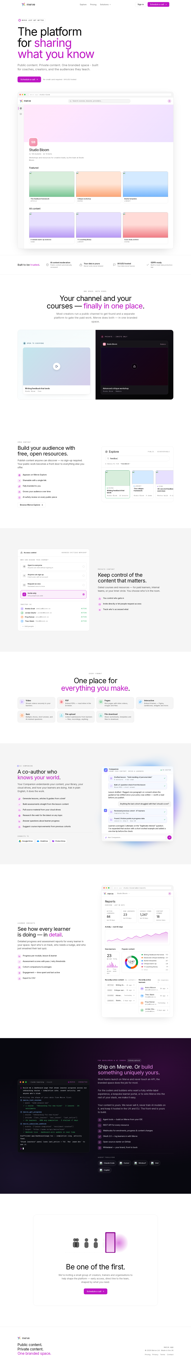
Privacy (155, 1354)
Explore (83, 4)
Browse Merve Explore (30, 505)
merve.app (168, 1347)
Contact (170, 1354)
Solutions (104, 4)
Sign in (141, 4)
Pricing (93, 4)
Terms (162, 1354)
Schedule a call (157, 4)
